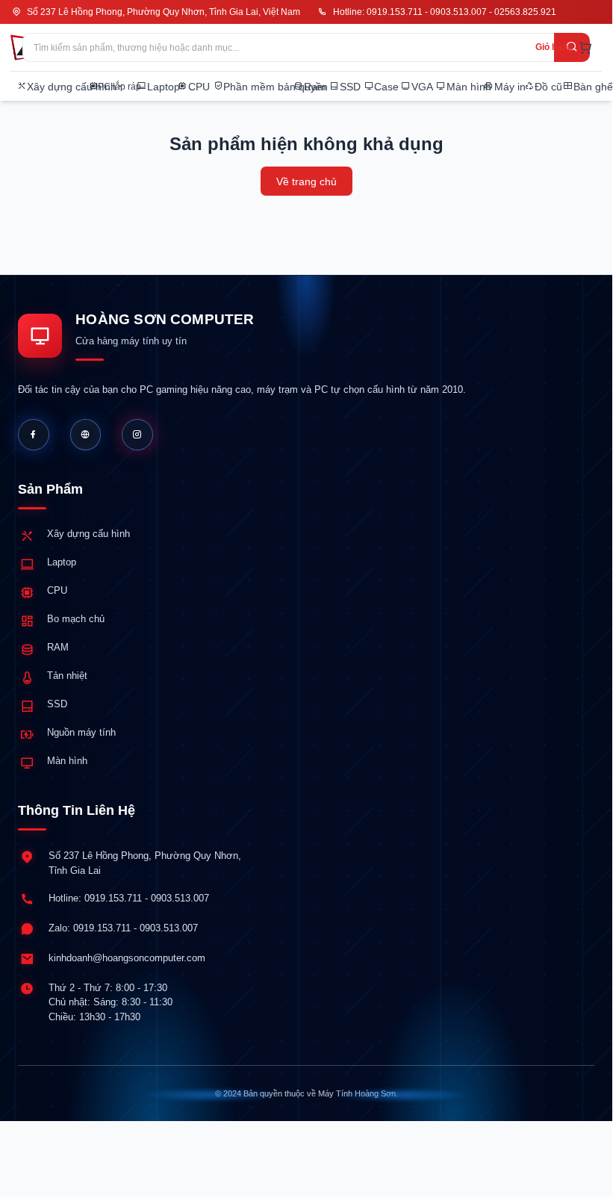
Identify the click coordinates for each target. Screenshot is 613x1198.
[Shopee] (137, 434)
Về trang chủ (306, 181)
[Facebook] (33, 434)
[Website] (86, 434)
